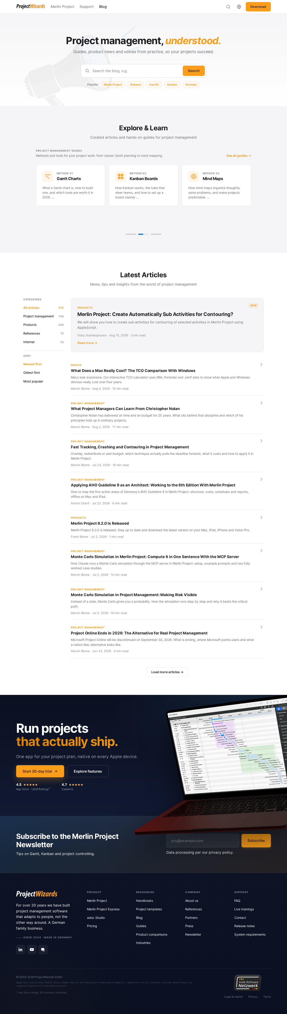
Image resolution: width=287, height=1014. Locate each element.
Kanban (172, 84)
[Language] (239, 7)
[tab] (131, 234)
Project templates (149, 909)
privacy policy (221, 852)
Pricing (92, 926)
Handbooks (144, 900)
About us (191, 900)
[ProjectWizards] (45, 894)
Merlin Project (62, 6)
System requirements (249, 934)
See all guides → (238, 155)
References (193, 909)
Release (135, 84)
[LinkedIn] (20, 949)
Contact (240, 917)
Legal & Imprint (233, 996)
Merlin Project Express (103, 909)
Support (87, 6)
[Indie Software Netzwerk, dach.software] (247, 983)
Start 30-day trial (37, 771)
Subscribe (256, 840)
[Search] (228, 7)
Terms (267, 996)
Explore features (88, 771)
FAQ (237, 900)
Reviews (191, 84)
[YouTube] (31, 949)
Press (189, 926)
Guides (141, 926)
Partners (191, 917)
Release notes (244, 926)
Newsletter (193, 934)
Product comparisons (151, 934)
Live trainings (244, 909)
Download (258, 7)
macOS (154, 84)
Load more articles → (167, 672)
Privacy (253, 996)
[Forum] (43, 949)
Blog (103, 6)
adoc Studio (96, 917)
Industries (143, 943)
